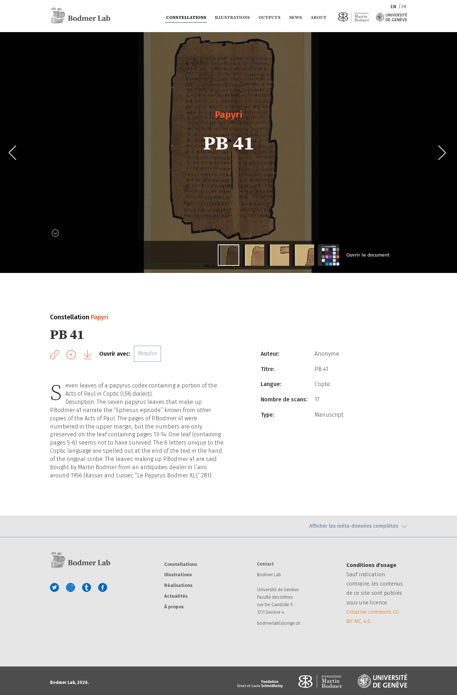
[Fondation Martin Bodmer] (353, 16)
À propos (174, 607)
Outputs (269, 17)
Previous (15, 153)
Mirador (147, 353)
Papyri (228, 114)
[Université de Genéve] (391, 16)
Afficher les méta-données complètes (353, 526)
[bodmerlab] (80, 15)
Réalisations (178, 585)
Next (442, 153)
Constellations (186, 17)
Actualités (175, 596)
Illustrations (232, 17)
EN (394, 6)
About (319, 17)
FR (404, 6)
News (295, 17)
